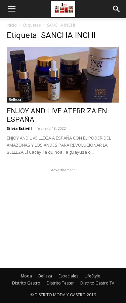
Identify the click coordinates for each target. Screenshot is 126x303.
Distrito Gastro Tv (97, 283)
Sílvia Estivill (19, 128)
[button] (11, 9)
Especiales (68, 276)
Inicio (12, 25)
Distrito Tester (60, 283)
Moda (26, 276)
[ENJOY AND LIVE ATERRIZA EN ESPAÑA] (63, 75)
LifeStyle (92, 276)
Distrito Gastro (26, 283)
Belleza (15, 99)
